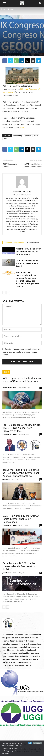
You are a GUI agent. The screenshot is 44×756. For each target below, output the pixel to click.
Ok (30, 743)
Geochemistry (17, 135)
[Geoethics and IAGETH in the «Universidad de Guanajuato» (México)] (22, 583)
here (22, 127)
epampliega (6, 479)
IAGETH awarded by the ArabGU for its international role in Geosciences (20, 518)
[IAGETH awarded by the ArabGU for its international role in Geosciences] (22, 537)
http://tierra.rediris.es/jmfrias (22, 195)
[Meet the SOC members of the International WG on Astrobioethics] (8, 250)
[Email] (27, 60)
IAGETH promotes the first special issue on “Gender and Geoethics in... (21, 381)
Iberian (35, 135)
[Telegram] (38, 60)
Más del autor (33, 243)
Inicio (3, 9)
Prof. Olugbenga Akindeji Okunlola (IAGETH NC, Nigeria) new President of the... (21, 427)
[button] (40, 3)
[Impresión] (33, 60)
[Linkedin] (21, 60)
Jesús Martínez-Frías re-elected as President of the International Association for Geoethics (20, 472)
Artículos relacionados (14, 243)
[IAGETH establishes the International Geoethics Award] (8, 262)
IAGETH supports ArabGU (9, 165)
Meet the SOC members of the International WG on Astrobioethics (28, 252)
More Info (37, 743)
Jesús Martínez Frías (12, 55)
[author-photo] (22, 188)
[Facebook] (4, 60)
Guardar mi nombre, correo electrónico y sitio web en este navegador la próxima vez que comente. (21, 352)
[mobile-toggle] (4, 3)
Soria (5, 138)
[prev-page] (4, 292)
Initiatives (10, 9)
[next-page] (7, 292)
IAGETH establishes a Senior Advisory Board (33, 165)
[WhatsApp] (16, 60)
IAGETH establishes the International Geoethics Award (27, 263)
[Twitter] (10, 60)
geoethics (28, 135)
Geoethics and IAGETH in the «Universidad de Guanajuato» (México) (18, 566)
